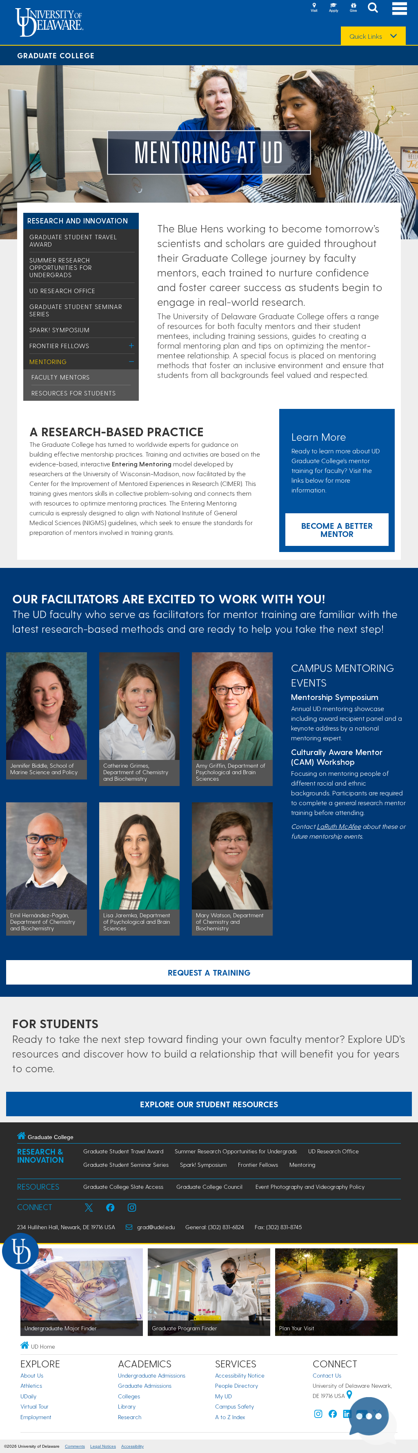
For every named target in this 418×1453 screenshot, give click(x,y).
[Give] (353, 8)
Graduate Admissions (144, 1385)
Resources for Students (73, 393)
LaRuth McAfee (339, 826)
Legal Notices (103, 1446)
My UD (223, 1396)
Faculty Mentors (60, 377)
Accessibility (132, 1446)
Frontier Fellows (59, 345)
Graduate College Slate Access (123, 1186)
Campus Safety (234, 1406)
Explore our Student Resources (209, 1104)
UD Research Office (62, 290)
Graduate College (56, 55)
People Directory (236, 1385)
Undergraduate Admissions (151, 1375)
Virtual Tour (34, 1406)
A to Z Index (230, 1416)
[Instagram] (318, 1415)
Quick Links (365, 36)
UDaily (28, 1396)
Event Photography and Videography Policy (310, 1186)
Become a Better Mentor (337, 530)
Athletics (31, 1385)
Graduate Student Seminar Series (126, 1164)
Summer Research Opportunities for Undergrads (60, 267)
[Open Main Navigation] (399, 8)
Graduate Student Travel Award (123, 1151)
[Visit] (314, 8)
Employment (35, 1416)
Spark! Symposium (59, 329)
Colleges (129, 1396)
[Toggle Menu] (132, 345)
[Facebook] (332, 1415)
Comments (75, 1446)
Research (129, 1416)
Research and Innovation (77, 220)
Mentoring (48, 361)
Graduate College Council (209, 1186)
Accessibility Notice (240, 1375)
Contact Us (327, 1375)
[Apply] (333, 8)
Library (127, 1406)
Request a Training (209, 972)
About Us (31, 1375)
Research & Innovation (40, 1155)
